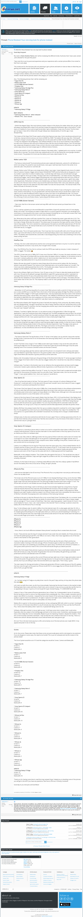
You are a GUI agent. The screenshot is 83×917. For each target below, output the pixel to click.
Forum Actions (69, 16)
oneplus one (26, 852)
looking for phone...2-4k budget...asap (42, 827)
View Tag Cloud (5, 853)
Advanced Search (25, 1)
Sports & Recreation (34, 884)
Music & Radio (19, 876)
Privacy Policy (75, 889)
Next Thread (46, 846)
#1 (80, 46)
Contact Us (56, 889)
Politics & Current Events (8, 876)
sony (50, 852)
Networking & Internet (48, 878)
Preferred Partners (61, 877)
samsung (35, 852)
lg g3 (21, 852)
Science (45, 874)
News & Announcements (8, 874)
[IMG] (25, 862)
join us (74, 1)
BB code (26, 859)
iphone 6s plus (16, 852)
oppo (31, 852)
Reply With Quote (77, 795)
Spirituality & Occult (74, 876)
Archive (69, 889)
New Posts (46, 16)
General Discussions (7, 882)
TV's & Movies (19, 874)
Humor (18, 880)
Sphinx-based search (47, 916)
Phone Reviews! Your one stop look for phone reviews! (30, 40)
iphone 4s (4, 852)
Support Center (6, 884)
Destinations (32, 876)
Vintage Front (73, 880)
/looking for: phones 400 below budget (42, 834)
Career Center (6, 880)
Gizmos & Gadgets (47, 884)
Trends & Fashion (34, 886)
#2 (80, 798)
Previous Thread (38, 846)
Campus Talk (6, 878)
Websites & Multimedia (48, 882)
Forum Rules (27, 867)
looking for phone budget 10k (40, 824)
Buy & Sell (59, 879)
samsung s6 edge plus (43, 852)
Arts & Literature (33, 880)
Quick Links (77, 16)
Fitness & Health (33, 882)
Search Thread (77, 43)
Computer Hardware (47, 876)
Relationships (33, 874)
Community (61, 16)
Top (81, 889)
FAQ (51, 16)
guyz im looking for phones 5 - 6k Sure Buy (43, 831)
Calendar (55, 16)
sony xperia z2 (55, 852)
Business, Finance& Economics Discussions (62, 875)
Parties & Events (20, 878)
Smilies (25, 861)
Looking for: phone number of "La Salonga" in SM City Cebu (41, 837)
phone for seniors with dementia (68, 808)
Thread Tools (70, 43)
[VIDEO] (25, 863)
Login (80, 1)
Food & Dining (33, 878)
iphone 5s (9, 852)
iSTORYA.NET (63, 889)
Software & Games (47, 880)
